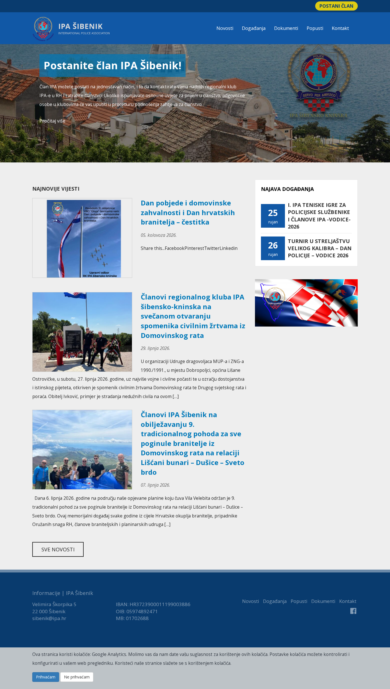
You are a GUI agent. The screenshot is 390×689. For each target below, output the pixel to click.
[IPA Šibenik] (71, 29)
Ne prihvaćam (77, 677)
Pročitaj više (52, 121)
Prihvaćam (45, 677)
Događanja (254, 28)
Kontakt (340, 28)
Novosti (224, 28)
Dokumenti (286, 28)
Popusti (315, 28)
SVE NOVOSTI (58, 549)
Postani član (336, 6)
